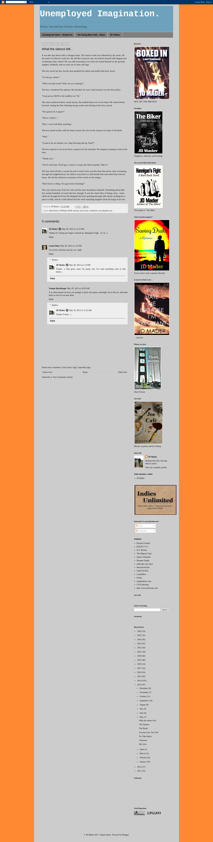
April (142, 749)
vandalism (93, 211)
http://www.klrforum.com (147, 588)
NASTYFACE (143, 571)
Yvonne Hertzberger (57, 288)
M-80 (70, 211)
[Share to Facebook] (84, 206)
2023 (139, 643)
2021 (139, 652)
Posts (140, 526)
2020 (139, 656)
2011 (139, 771)
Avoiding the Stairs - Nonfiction (57, 35)
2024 (139, 639)
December (144, 688)
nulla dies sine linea (145, 564)
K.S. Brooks (142, 550)
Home (85, 372)
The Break (143, 728)
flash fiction (54, 211)
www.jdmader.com (105, 211)
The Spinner (144, 724)
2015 (139, 676)
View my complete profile (156, 467)
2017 (139, 668)
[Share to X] (81, 206)
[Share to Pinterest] (87, 206)
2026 (139, 631)
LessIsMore (141, 574)
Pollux (139, 578)
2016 (139, 672)
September (144, 701)
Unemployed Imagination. (100, 14)
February (144, 757)
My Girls (142, 744)
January (143, 762)
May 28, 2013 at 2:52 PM (71, 246)
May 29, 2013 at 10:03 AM (78, 288)
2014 (139, 681)
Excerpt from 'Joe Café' (149, 732)
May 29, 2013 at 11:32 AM (80, 310)
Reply (51, 237)
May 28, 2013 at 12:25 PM (73, 229)
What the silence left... (148, 720)
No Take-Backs (145, 736)
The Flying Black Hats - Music (91, 35)
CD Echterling (143, 585)
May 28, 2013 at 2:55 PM (79, 265)
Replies (55, 260)
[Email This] (76, 206)
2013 (139, 685)
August (143, 705)
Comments (142, 531)
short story (84, 211)
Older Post (122, 372)
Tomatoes (143, 740)
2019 (139, 660)
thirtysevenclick (143, 567)
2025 (139, 635)
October (143, 696)
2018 (139, 664)
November (144, 692)
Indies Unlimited (143, 557)
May (142, 717)
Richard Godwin (143, 543)
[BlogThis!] (79, 206)
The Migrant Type (144, 553)
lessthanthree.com (144, 581)
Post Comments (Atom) (63, 377)
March (142, 753)
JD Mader (63, 211)
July (142, 709)
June (142, 713)
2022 (139, 648)
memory (76, 211)
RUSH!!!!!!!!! (143, 547)
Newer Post (47, 372)
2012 (139, 767)
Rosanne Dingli (143, 560)
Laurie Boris (54, 246)
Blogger (125, 835)
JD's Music (115, 35)
